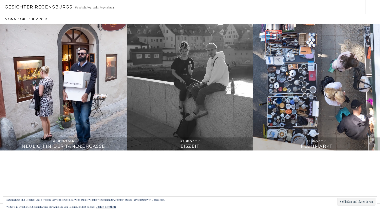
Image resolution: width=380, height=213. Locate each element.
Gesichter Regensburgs (38, 7)
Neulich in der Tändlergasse (63, 146)
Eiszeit (190, 146)
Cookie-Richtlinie (106, 206)
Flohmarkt (316, 146)
